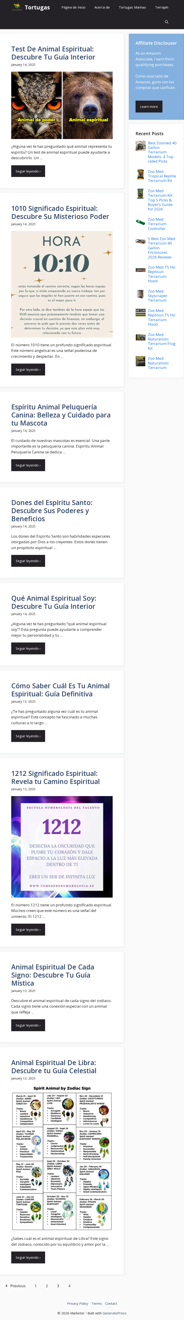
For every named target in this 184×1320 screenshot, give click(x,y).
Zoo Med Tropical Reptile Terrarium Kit (162, 176)
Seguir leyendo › (28, 171)
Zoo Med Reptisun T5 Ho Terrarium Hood (161, 317)
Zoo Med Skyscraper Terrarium (157, 296)
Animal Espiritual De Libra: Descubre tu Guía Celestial (53, 1066)
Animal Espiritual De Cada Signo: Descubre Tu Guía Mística (52, 975)
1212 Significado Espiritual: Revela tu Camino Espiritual (55, 777)
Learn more (149, 106)
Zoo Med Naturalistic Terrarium (158, 363)
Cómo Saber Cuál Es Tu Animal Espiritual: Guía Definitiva (60, 689)
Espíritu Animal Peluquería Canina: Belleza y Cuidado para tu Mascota (61, 415)
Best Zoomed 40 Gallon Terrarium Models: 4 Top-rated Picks (162, 152)
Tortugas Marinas (132, 7)
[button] (166, 22)
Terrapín (161, 7)
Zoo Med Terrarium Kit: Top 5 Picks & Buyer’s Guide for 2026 (160, 200)
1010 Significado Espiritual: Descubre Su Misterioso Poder (60, 212)
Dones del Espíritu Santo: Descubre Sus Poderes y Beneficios (51, 510)
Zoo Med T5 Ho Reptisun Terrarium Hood (161, 274)
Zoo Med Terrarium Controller (157, 224)
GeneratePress (115, 1313)
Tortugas (37, 7)
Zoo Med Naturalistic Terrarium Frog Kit (161, 341)
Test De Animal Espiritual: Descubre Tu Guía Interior (53, 53)
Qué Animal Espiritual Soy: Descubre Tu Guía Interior (53, 602)
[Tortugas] (16, 7)
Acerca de (102, 7)
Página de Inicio (73, 7)
